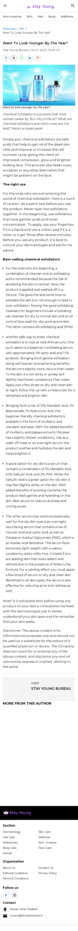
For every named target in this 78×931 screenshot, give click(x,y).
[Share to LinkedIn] (30, 58)
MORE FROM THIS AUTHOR (27, 703)
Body (52, 16)
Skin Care (44, 832)
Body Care (10, 848)
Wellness (67, 16)
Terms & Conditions (15, 878)
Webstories (10, 842)
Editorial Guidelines (15, 873)
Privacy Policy (47, 873)
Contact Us (45, 868)
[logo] (40, 6)
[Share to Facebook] (6, 58)
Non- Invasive (47, 842)
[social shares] (6, 895)
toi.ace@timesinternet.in (26, 915)
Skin (30, 16)
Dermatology (12, 832)
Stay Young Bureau (16, 50)
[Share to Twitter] (14, 58)
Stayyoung (9, 28)
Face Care (45, 848)
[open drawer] (5, 5)
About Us (9, 868)
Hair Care (9, 837)
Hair (40, 16)
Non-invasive (12, 16)
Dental (7, 853)
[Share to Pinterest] (38, 58)
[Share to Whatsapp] (22, 58)
